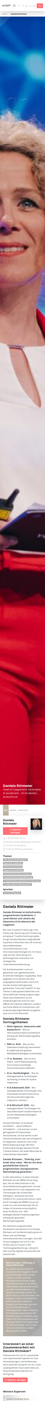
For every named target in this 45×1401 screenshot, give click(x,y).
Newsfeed (23, 810)
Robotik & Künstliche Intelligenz (17, 874)
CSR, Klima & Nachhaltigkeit (15, 860)
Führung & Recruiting (12, 867)
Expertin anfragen (15, 831)
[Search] (19, 5)
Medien (13, 810)
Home (4, 14)
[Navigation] (15, 5)
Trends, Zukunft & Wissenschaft (17, 884)
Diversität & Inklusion (13, 863)
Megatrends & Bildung (13, 870)
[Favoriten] (23, 5)
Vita (6, 810)
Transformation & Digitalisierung (18, 877)
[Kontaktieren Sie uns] (40, 5)
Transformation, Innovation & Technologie (22, 881)
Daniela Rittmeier (10, 822)
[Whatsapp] (27, 5)
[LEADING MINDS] (6, 5)
